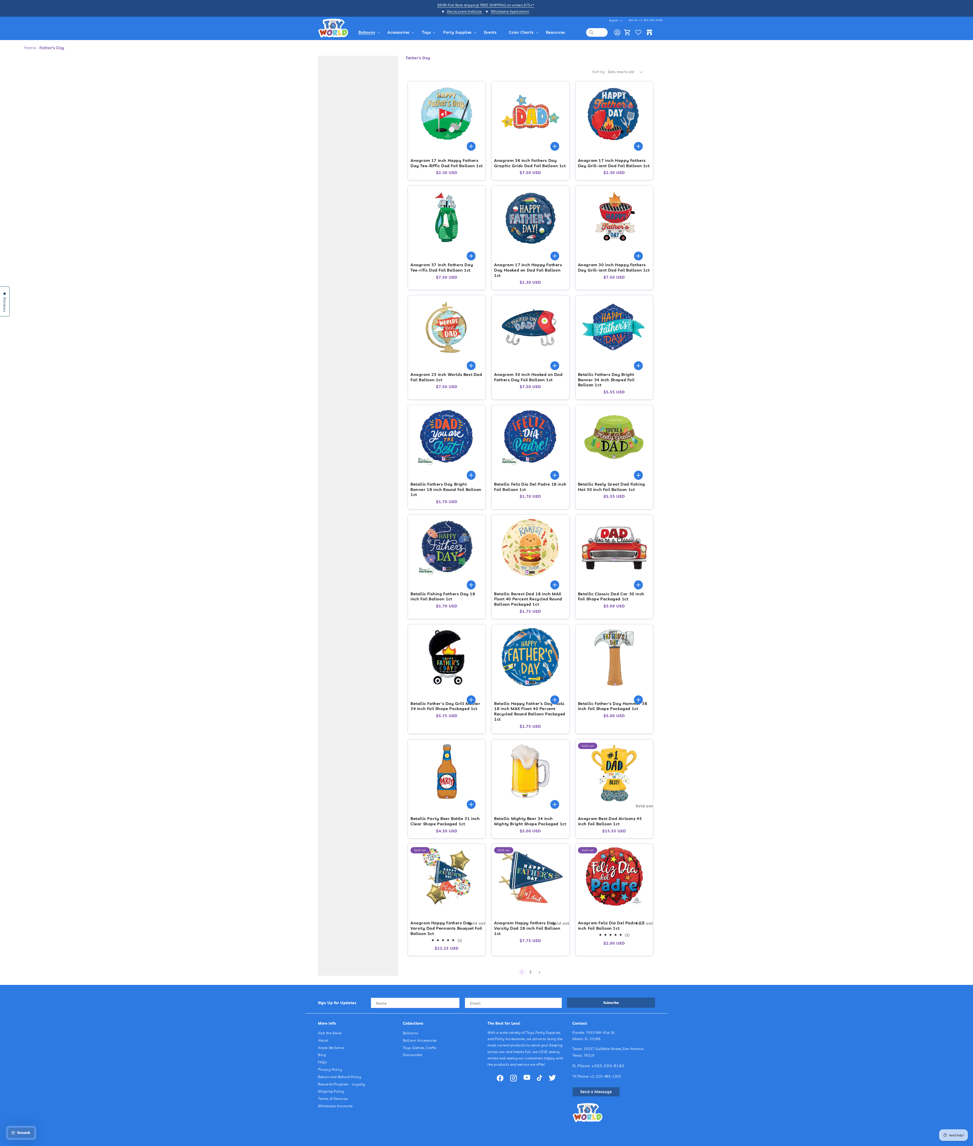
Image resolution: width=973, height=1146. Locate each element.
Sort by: (598, 71)
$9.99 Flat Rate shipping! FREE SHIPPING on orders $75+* (485, 5)
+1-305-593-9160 (651, 20)
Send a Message (596, 1091)
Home (30, 47)
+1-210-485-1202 (605, 1076)
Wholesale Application (510, 11)
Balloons (410, 1033)
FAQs (322, 1062)
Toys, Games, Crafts (419, 1047)
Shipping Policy (331, 1091)
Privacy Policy (330, 1069)
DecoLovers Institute (465, 11)
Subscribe (611, 1003)
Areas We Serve (331, 1047)
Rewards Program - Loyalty (341, 1084)
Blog (322, 1055)
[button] (370, 32)
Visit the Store (330, 1033)
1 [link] (522, 972)
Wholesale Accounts (335, 1106)
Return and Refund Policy (339, 1077)
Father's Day (52, 47)
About (323, 1040)
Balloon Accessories (420, 1040)
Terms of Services (333, 1099)
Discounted (412, 1055)
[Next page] (539, 972)
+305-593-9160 (608, 1065)
